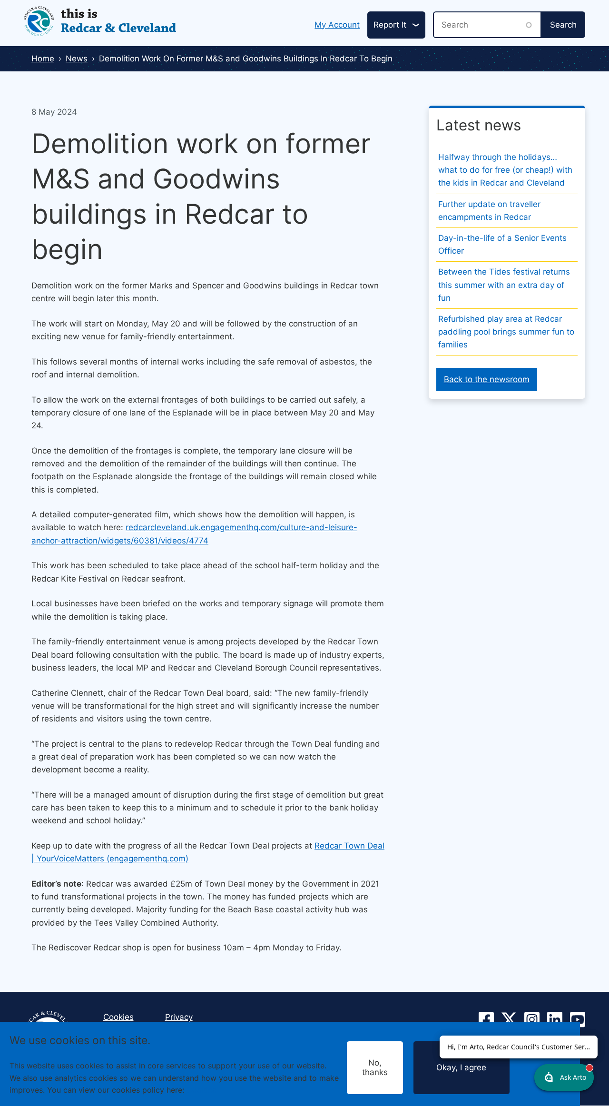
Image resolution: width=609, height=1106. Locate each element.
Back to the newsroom (487, 379)
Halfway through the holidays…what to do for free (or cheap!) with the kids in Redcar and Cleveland (505, 170)
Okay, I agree (461, 1067)
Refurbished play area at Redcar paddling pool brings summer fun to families (506, 331)
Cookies (201, 1090)
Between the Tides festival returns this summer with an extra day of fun (504, 284)
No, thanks (375, 1067)
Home (42, 58)
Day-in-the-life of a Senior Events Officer (502, 244)
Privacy (179, 1017)
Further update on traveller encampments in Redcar (489, 210)
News (77, 58)
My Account (337, 25)
